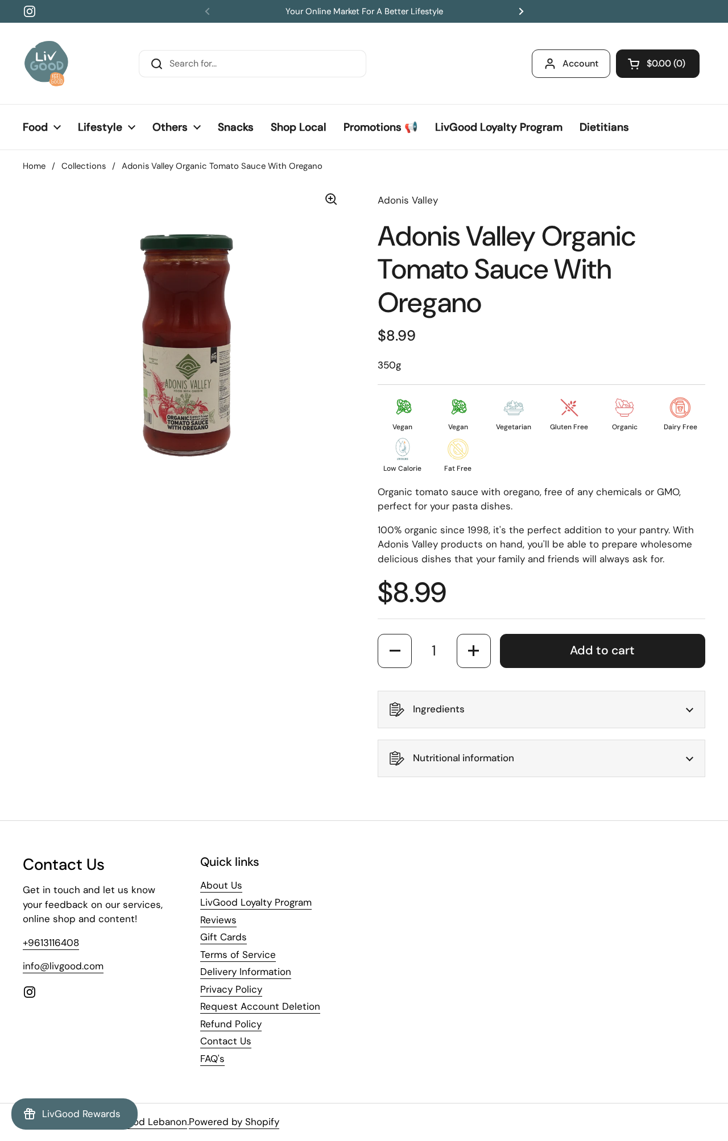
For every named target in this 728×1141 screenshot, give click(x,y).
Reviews (218, 920)
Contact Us (225, 1041)
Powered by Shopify (234, 1121)
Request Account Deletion (260, 1006)
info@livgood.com (63, 966)
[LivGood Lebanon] (46, 63)
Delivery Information (245, 971)
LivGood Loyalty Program (256, 902)
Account (580, 63)
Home (34, 166)
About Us (221, 885)
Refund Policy (231, 1024)
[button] (658, 63)
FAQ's (212, 1058)
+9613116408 (51, 942)
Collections (83, 166)
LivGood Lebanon (147, 1121)
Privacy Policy (231, 989)
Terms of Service (238, 954)
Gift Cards (223, 937)
